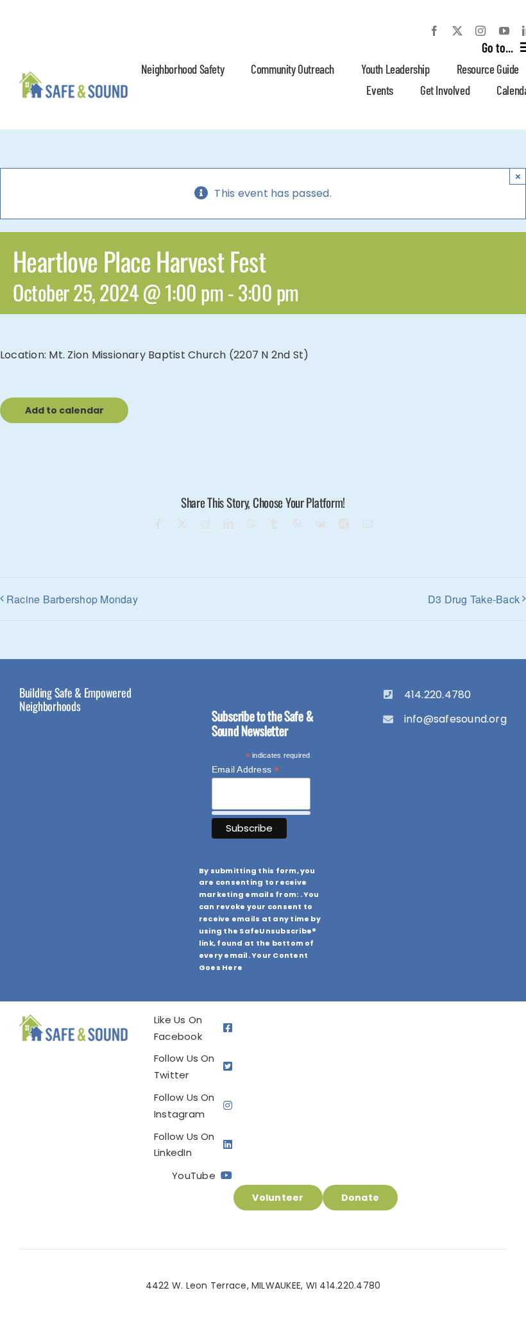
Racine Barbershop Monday (72, 599)
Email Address (246, 770)
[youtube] (504, 31)
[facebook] (434, 31)
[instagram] (480, 31)
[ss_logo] (73, 73)
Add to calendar (64, 410)
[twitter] (457, 31)
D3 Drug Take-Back (474, 599)
